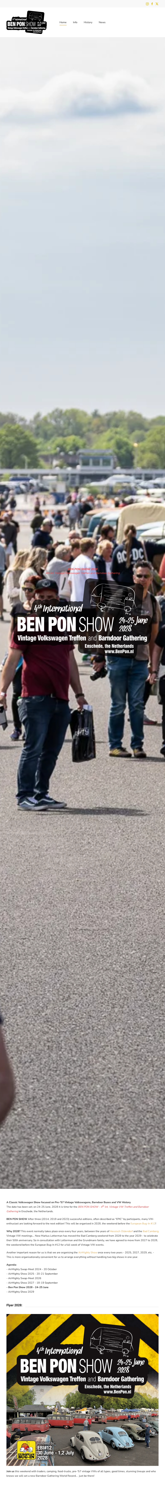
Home (63, 22)
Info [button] (75, 22)
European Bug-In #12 (143, 1223)
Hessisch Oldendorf (121, 1231)
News (102, 22)
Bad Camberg (151, 1231)
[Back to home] (26, 22)
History (88, 22)
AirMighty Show (87, 1252)
